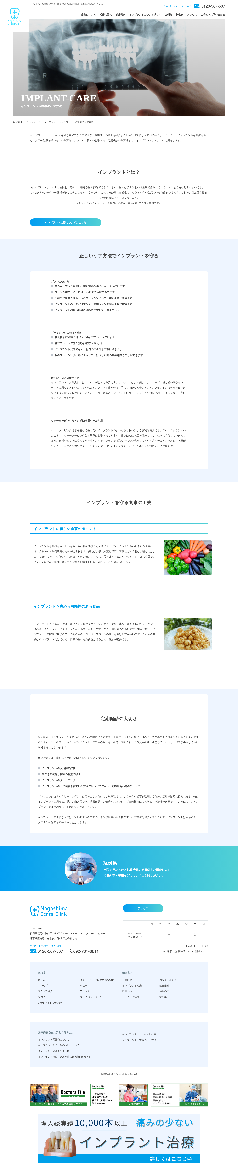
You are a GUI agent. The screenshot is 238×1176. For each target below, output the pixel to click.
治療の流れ (106, 14)
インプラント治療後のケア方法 (139, 1039)
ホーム (41, 979)
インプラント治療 (132, 985)
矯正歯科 (164, 985)
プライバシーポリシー (92, 997)
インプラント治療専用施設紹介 (97, 979)
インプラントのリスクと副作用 (139, 1034)
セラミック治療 (130, 997)
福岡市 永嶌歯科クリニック (112, 1074)
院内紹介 (43, 997)
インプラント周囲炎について (54, 1039)
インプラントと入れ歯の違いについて (58, 1045)
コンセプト (44, 985)
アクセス (192, 14)
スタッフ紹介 (45, 991)
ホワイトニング (167, 979)
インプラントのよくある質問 (54, 1050)
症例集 (168, 14)
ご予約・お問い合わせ (213, 14)
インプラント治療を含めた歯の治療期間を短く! (64, 1056)
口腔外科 (127, 991)
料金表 (179, 14)
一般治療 (127, 979)
